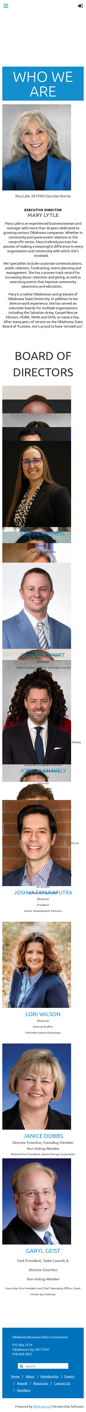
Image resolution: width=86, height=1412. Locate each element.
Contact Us (62, 1383)
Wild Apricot (42, 1406)
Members (24, 1390)
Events (69, 1376)
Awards (22, 1383)
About (30, 1376)
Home (15, 1376)
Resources (40, 1383)
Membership (49, 1376)
